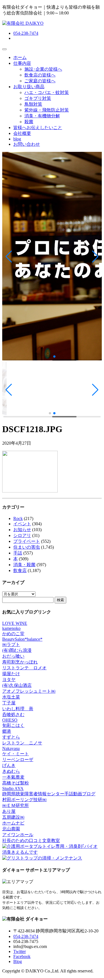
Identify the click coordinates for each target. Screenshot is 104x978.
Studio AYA (13, 788)
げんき (9, 765)
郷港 (6, 731)
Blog (17, 961)
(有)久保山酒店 (17, 685)
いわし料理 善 (17, 708)
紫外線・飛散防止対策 (46, 110)
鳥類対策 (33, 104)
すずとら (11, 737)
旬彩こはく (13, 725)
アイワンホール (17, 834)
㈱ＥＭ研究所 (15, 805)
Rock (18, 518)
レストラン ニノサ (22, 743)
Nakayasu (11, 748)
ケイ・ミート (15, 753)
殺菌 (28, 121)
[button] (8, 257)
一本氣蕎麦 (13, 777)
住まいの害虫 (26, 547)
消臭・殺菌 (24, 564)
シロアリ (22, 535)
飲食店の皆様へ (39, 75)
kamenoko (11, 628)
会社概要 (22, 133)
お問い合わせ (26, 144)
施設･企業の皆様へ (43, 69)
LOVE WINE (14, 623)
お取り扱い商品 (28, 86)
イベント (22, 523)
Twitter (19, 951)
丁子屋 (9, 702)
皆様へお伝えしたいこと (37, 127)
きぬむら (11, 771)
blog (17, 139)
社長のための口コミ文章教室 (31, 840)
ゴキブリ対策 (37, 98)
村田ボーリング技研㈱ (24, 799)
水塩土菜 (11, 697)
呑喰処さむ (13, 714)
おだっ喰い (13, 656)
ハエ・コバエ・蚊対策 (46, 92)
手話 (17, 553)
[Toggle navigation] (4, 49)
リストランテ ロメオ (24, 667)
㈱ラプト (11, 644)
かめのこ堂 (13, 633)
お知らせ (22, 529)
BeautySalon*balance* (22, 639)
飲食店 (20, 570)
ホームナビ (13, 823)
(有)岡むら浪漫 (17, 650)
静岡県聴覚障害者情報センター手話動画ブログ (48, 793)
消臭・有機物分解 (42, 115)
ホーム (20, 57)
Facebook (22, 956)
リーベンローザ (17, 759)
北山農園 (11, 828)
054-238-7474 (25, 33)
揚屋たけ (11, 673)
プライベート (26, 541)
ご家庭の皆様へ (39, 80)
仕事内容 (22, 63)
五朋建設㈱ (13, 817)
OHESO (9, 720)
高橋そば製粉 (15, 783)
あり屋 (9, 811)
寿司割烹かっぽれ (20, 662)
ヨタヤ (9, 679)
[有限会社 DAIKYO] (23, 23)
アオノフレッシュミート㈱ (28, 691)
